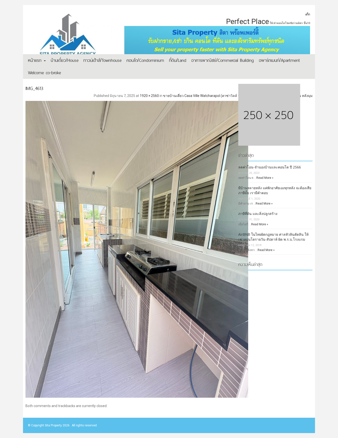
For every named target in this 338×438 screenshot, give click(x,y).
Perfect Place (247, 21)
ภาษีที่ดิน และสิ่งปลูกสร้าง (257, 213)
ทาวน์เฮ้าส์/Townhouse (102, 60)
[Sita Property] (70, 38)
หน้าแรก (35, 60)
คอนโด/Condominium (145, 60)
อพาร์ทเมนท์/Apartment (279, 60)
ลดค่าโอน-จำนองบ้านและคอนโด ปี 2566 (269, 167)
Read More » (264, 178)
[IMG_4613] (169, 247)
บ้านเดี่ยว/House (64, 60)
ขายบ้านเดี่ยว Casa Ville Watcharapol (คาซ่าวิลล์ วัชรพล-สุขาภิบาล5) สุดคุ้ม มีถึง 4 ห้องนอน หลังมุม (238, 96)
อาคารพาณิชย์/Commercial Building (222, 60)
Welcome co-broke (44, 72)
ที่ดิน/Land (177, 60)
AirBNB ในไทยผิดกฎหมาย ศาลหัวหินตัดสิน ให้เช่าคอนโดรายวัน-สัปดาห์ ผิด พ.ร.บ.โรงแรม (273, 237)
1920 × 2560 (149, 96)
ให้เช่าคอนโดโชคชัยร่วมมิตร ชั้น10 (290, 23)
